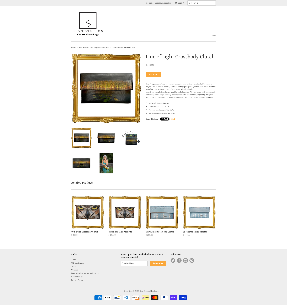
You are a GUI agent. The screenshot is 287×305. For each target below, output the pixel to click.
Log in (149, 3)
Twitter (173, 260)
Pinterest (191, 260)
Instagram (185, 260)
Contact (74, 269)
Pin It (173, 119)
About (73, 259)
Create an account (163, 3)
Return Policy (77, 276)
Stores (73, 266)
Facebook (179, 260)
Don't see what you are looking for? (85, 273)
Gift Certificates (77, 262)
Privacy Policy (77, 280)
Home (213, 34)
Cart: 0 (180, 3)
